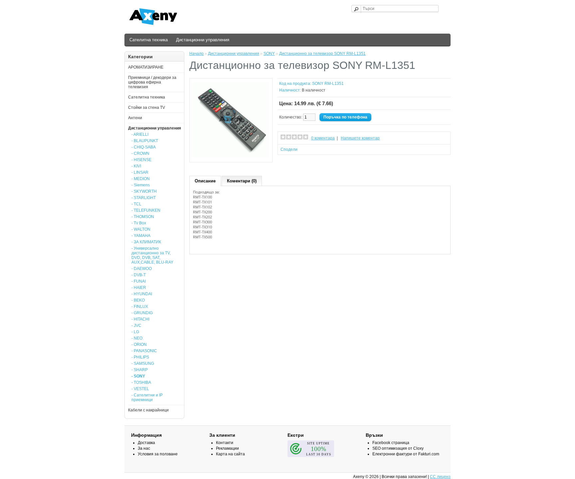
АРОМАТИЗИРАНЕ (145, 67)
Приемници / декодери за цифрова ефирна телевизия (152, 82)
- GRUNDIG (142, 313)
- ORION (139, 344)
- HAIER (138, 287)
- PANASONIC (144, 351)
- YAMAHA (140, 235)
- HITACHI (140, 319)
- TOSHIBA (141, 382)
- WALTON (140, 229)
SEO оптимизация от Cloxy (398, 448)
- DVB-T (138, 275)
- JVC (136, 325)
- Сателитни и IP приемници (147, 397)
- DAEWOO (141, 268)
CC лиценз (440, 476)
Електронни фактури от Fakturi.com (405, 454)
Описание (205, 180)
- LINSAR (139, 172)
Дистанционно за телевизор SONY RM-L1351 (322, 53)
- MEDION (140, 178)
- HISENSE (141, 159)
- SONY (138, 376)
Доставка (146, 442)
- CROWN (140, 153)
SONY (269, 53)
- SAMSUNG (142, 363)
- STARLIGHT (143, 197)
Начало (196, 53)
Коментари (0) (242, 180)
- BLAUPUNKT (144, 140)
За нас (144, 448)
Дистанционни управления (202, 39)
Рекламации (227, 448)
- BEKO (138, 300)
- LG (135, 332)
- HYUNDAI (141, 294)
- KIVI (136, 166)
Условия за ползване (158, 454)
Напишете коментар (360, 138)
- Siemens (140, 185)
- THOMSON (142, 216)
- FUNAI (138, 281)
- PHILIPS (140, 357)
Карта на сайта (230, 454)
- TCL (136, 204)
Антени (135, 118)
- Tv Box (138, 223)
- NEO (136, 338)
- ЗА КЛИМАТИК (146, 242)
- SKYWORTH (144, 191)
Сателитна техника (148, 39)
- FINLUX (139, 306)
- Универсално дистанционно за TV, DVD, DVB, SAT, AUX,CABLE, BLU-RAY (152, 255)
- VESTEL (140, 388)
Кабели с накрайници (148, 410)
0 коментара (323, 138)
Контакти (224, 442)
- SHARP (139, 369)
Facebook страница (390, 442)
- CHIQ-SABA (143, 147)
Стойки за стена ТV (146, 107)
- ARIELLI (139, 134)
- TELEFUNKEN (145, 210)
